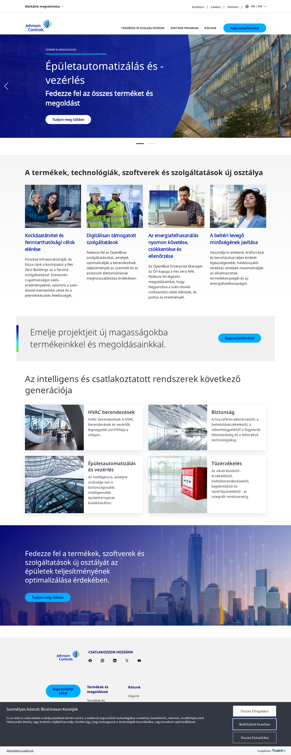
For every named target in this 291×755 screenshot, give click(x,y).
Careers (216, 7)
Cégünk (133, 696)
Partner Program (184, 28)
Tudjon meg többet (48, 597)
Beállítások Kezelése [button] (254, 724)
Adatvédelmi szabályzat (20, 750)
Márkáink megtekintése (42, 6)
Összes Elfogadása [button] (254, 711)
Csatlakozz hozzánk (203, 126)
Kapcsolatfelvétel (244, 28)
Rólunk (210, 28)
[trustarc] (278, 751)
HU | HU (256, 6)
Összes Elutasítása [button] (255, 737)
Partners (232, 7)
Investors (198, 7)
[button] (8, 86)
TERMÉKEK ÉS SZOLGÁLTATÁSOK (143, 28)
